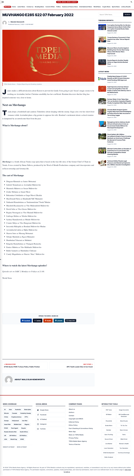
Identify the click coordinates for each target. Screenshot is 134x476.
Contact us (30, 6)
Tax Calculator (124, 448)
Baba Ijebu (27, 409)
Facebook (27, 320)
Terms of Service (74, 444)
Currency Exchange (124, 452)
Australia (18, 409)
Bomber (108, 430)
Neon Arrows (124, 430)
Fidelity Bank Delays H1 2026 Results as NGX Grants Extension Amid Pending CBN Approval (118, 78)
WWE (22, 439)
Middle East (17, 424)
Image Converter (124, 410)
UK (5, 435)
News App (72, 431)
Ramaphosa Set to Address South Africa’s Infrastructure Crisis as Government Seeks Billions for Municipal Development (118, 124)
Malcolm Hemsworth (17, 22)
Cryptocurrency (16, 417)
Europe (6, 420)
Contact (71, 415)
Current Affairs (50, 6)
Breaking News (39, 6)
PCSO (6, 428)
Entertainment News (85, 6)
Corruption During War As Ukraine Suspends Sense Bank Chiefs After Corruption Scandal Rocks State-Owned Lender (119, 28)
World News (97, 6)
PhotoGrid (109, 421)
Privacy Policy (73, 438)
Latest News (21, 6)
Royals (23, 428)
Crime (6, 417)
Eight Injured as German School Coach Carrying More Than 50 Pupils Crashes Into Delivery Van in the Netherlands (119, 89)
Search (127, 14)
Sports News (116, 6)
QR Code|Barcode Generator (124, 415)
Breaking (7, 6)
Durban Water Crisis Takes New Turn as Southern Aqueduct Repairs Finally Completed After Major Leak (119, 101)
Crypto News (106, 6)
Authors (71, 412)
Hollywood (15, 420)
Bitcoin (6, 413)
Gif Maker (109, 414)
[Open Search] (131, 2)
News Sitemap (22, 447)
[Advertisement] (48, 137)
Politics (58, 6)
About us (72, 409)
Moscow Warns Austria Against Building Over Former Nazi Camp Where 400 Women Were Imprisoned (118, 50)
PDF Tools (109, 410)
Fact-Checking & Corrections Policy (81, 428)
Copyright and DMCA (76, 419)
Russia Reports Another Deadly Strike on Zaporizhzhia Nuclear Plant (117, 62)
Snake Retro (108, 425)
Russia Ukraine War (10, 432)
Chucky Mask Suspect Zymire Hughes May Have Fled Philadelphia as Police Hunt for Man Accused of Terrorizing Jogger (119, 112)
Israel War (7, 424)
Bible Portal (124, 439)
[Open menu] (2, 2)
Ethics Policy (73, 425)
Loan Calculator (108, 448)
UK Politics (12, 435)
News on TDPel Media (76, 435)
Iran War (24, 420)
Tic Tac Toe (124, 425)
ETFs (26, 417)
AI (5, 409)
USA (5, 439)
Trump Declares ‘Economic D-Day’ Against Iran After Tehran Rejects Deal (118, 39)
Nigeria (27, 424)
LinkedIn (59, 320)
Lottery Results (126, 6)
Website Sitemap (9, 447)
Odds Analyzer (108, 457)
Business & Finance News (70, 6)
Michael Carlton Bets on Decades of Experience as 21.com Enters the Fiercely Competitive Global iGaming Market (119, 151)
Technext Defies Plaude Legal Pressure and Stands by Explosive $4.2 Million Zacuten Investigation (118, 163)
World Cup (13, 439)
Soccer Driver (109, 439)
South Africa (24, 432)
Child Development (108, 452)
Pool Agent (14, 428)
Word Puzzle (124, 421)
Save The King (109, 434)
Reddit (49, 320)
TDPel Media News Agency (67, 2)
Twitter (38, 320)
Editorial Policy (74, 422)
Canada (14, 413)
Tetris (124, 434)
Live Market (108, 443)
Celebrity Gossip (25, 413)
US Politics (23, 435)
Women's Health (124, 443)
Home (14, 6)
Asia (10, 409)
